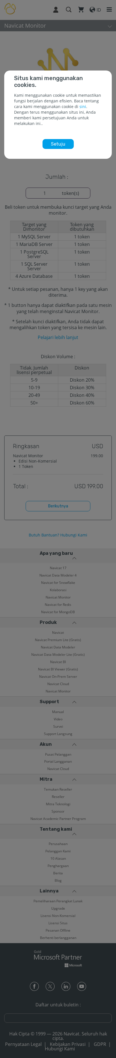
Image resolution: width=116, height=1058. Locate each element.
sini (82, 106)
